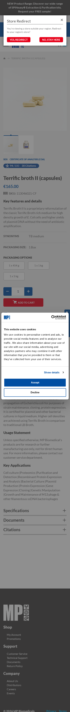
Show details (51, 372)
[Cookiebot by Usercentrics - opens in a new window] (51, 317)
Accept (35, 382)
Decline (35, 392)
